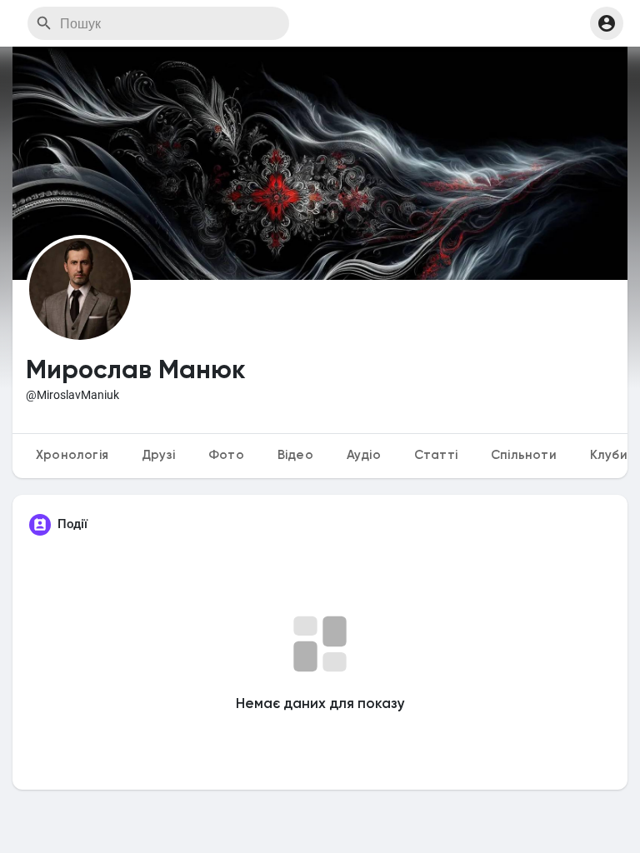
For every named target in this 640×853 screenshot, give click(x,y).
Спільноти (524, 455)
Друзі (158, 455)
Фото (226, 455)
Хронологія (72, 455)
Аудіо (364, 455)
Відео (295, 455)
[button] (606, 23)
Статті (436, 455)
